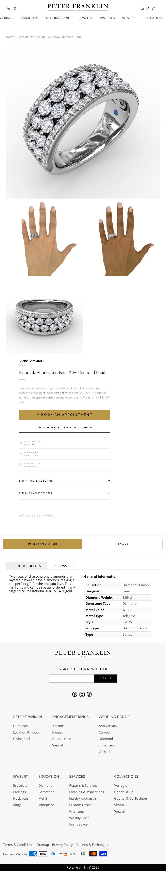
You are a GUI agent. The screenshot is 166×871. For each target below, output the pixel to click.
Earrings (19, 792)
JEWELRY (86, 18)
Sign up (105, 678)
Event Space (78, 824)
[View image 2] (44, 237)
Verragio (120, 785)
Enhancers (107, 745)
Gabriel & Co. (124, 792)
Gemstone (46, 792)
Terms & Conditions (18, 844)
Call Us (123, 544)
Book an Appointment (66, 415)
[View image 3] (121, 237)
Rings (17, 805)
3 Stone (58, 726)
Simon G (120, 805)
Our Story (20, 726)
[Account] (148, 8)
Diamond (106, 739)
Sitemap (42, 844)
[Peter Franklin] (78, 8)
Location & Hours (26, 732)
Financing (76, 811)
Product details (27, 566)
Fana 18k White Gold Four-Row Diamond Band (49, 36)
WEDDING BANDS (58, 18)
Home (10, 36)
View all (58, 745)
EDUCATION (153, 18)
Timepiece (46, 805)
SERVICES (129, 18)
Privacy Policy (62, 844)
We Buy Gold (79, 818)
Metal (42, 798)
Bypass (57, 732)
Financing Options (35, 493)
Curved (104, 732)
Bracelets (20, 785)
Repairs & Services (83, 785)
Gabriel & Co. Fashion (130, 798)
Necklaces (20, 798)
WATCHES (107, 18)
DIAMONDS (29, 18)
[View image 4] (44, 315)
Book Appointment (45, 544)
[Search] (142, 8)
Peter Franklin (77, 867)
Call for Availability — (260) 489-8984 (65, 427)
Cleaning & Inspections (86, 792)
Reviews (60, 566)
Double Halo (61, 739)
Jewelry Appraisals (83, 798)
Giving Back (22, 739)
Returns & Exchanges (92, 844)
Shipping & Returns (36, 480)
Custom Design (81, 805)
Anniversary (108, 726)
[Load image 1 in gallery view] (83, 122)
